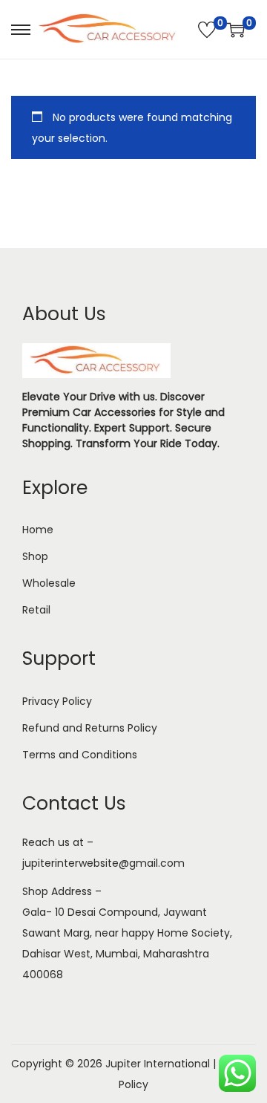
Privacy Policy (57, 701)
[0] (207, 30)
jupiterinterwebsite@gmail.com (103, 863)
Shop (35, 556)
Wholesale (49, 583)
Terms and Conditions (79, 754)
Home (37, 529)
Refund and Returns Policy (89, 727)
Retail (36, 609)
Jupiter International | (162, 1063)
